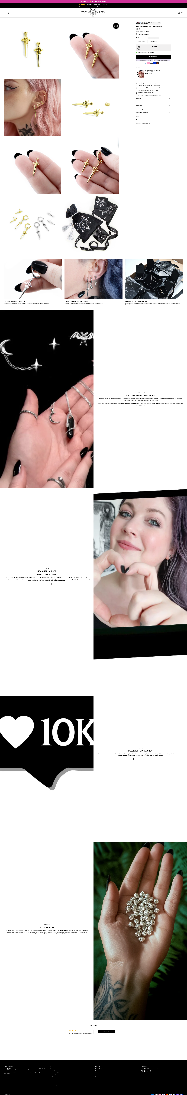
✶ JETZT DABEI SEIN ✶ (108, 562)
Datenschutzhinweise (109, 567)
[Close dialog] (120, 527)
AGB (102, 567)
